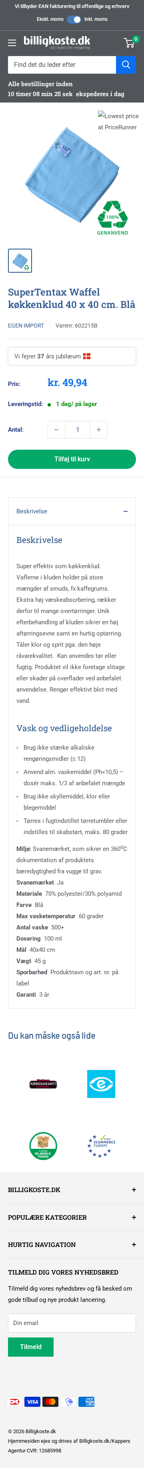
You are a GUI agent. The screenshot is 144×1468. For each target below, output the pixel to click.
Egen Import (26, 325)
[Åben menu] (12, 43)
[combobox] (62, 65)
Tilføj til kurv (72, 459)
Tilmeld (31, 1347)
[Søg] (126, 65)
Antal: (16, 429)
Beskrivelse (31, 511)
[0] (129, 43)
